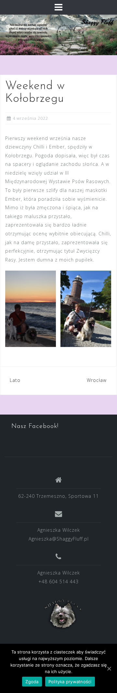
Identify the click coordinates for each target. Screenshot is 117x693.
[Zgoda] (109, 668)
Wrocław (97, 380)
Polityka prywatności (70, 681)
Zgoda (31, 681)
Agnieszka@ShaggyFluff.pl (59, 539)
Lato (15, 380)
